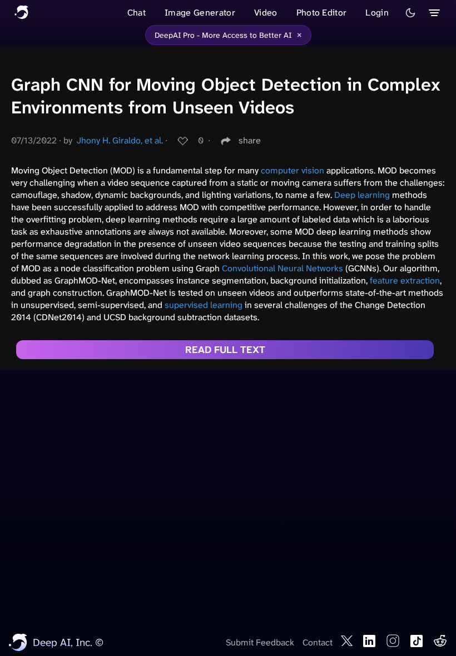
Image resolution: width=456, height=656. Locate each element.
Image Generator (200, 12)
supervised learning (203, 305)
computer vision (292, 170)
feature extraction (405, 280)
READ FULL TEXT (225, 349)
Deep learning (362, 195)
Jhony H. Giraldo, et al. (120, 140)
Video (265, 12)
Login (377, 12)
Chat (136, 12)
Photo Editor (321, 12)
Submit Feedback (260, 642)
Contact (318, 642)
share (250, 140)
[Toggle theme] (410, 13)
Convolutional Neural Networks (282, 268)
